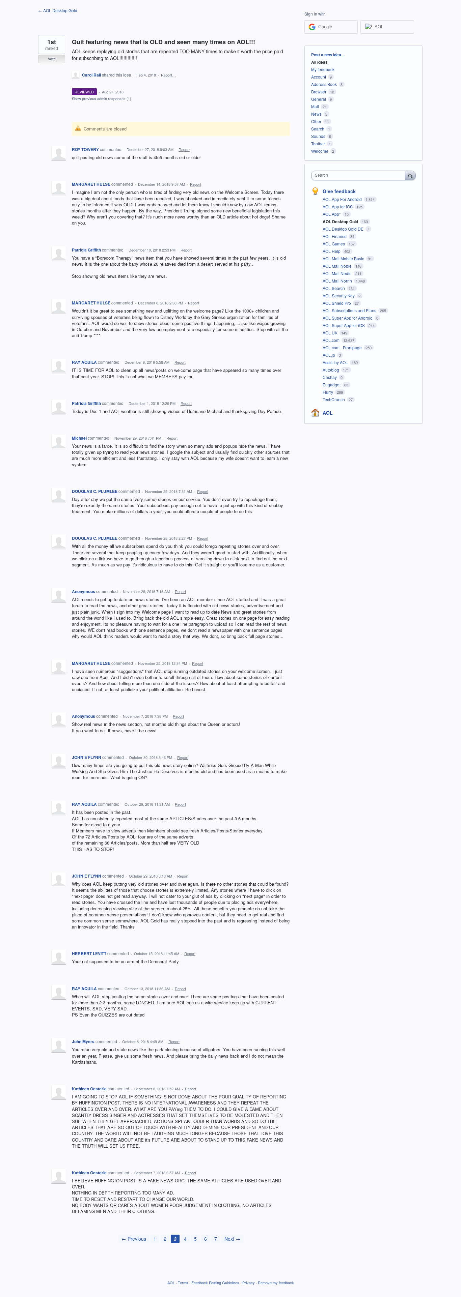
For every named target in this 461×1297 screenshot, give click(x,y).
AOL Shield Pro (337, 303)
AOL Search (334, 288)
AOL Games (334, 243)
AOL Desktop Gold (341, 221)
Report (184, 149)
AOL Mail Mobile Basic (344, 258)
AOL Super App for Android (348, 318)
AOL (328, 412)
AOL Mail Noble (338, 266)
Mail (315, 106)
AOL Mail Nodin (338, 273)
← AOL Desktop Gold (57, 10)
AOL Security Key (339, 295)
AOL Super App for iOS (344, 325)
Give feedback (339, 191)
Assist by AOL (336, 362)
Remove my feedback (276, 1282)
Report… (168, 75)
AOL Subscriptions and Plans (350, 310)
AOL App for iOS (338, 206)
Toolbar (318, 143)
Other (316, 121)
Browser (318, 91)
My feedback (322, 69)
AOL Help (332, 251)
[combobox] (360, 175)
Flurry (328, 392)
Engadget (332, 384)
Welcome (319, 151)
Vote (52, 58)
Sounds (318, 136)
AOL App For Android (343, 199)
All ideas (319, 62)
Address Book (324, 84)
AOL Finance (335, 236)
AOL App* (332, 214)
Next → (232, 1238)
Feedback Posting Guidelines (215, 1282)
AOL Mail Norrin (338, 281)
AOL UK (330, 332)
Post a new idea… (328, 55)
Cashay (330, 377)
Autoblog (331, 370)
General (318, 99)
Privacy (248, 1282)
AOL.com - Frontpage (343, 347)
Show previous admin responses (101, 98)
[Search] (410, 175)
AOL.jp (329, 355)
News (316, 114)
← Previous (133, 1238)
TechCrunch (334, 399)
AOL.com (332, 340)
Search (317, 128)
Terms (183, 1282)
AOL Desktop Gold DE (343, 229)
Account (318, 77)
